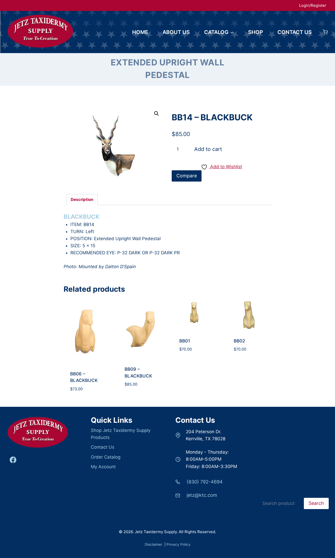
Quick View (85, 401)
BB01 (184, 340)
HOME (140, 32)
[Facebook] (13, 459)
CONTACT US (294, 32)
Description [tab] (82, 199)
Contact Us (102, 447)
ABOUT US (176, 32)
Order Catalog (105, 457)
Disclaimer (154, 544)
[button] (156, 113)
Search (267, 494)
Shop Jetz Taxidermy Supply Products (120, 434)
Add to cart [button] (85, 382)
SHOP (255, 32)
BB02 (239, 340)
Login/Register (312, 5)
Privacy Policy (178, 544)
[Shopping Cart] (325, 32)
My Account (103, 466)
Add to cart (208, 149)
